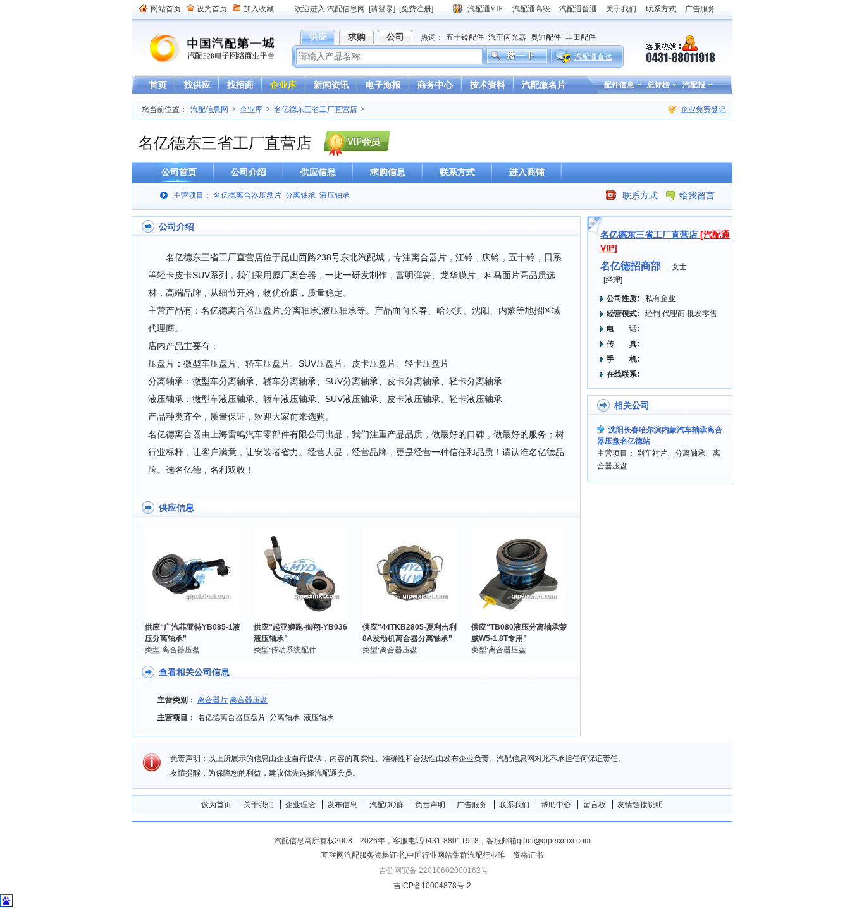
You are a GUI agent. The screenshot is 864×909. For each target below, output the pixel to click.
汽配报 (693, 84)
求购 (357, 37)
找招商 (240, 85)
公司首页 (179, 172)
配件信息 (619, 84)
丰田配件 (580, 37)
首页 (158, 85)
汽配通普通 (578, 8)
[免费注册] (416, 8)
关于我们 (621, 8)
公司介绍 (248, 172)
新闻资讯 (331, 85)
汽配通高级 (531, 8)
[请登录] (382, 8)
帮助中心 (556, 804)
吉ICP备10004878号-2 (432, 885)
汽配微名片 (544, 85)
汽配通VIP (485, 8)
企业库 (283, 85)
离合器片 (212, 699)
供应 (318, 37)
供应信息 (318, 172)
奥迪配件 (546, 37)
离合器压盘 (249, 699)
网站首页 (166, 8)
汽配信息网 (204, 48)
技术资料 (487, 85)
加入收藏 (259, 8)
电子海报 (383, 85)
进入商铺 (527, 172)
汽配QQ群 (386, 804)
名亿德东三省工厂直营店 (315, 109)
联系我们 (514, 804)
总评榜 (658, 84)
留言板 (594, 804)
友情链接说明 (640, 804)
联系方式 (661, 8)
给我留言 (697, 195)
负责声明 (430, 804)
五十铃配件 (465, 37)
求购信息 (387, 172)
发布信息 (342, 804)
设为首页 (212, 8)
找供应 (197, 85)
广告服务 (700, 8)
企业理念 (300, 804)
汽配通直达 (593, 56)
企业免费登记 (703, 109)
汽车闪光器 (507, 37)
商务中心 (435, 85)
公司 (395, 37)
